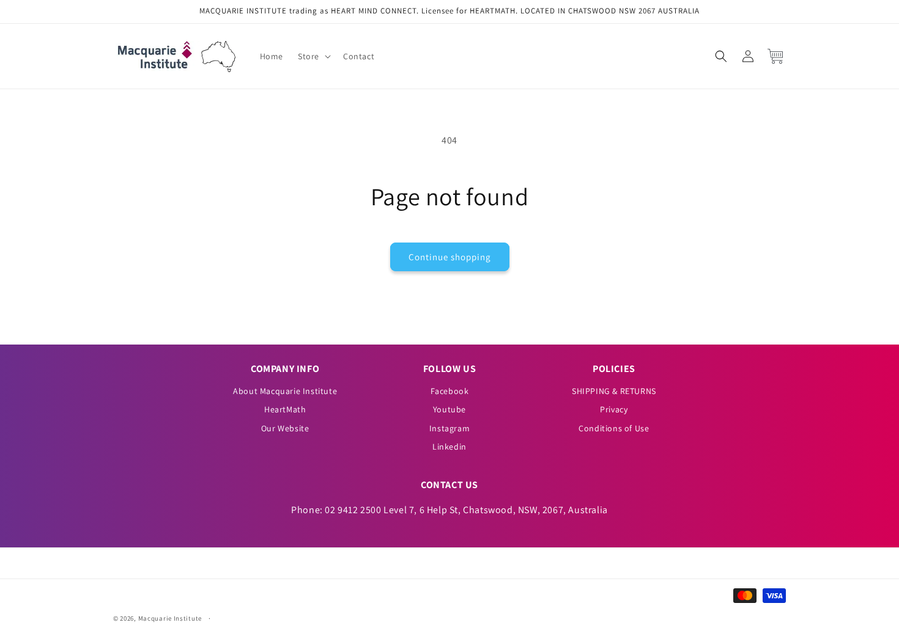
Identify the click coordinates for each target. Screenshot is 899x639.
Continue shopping (450, 257)
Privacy (613, 409)
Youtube (449, 409)
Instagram (449, 428)
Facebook (450, 390)
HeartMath (285, 409)
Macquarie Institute (170, 618)
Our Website (285, 428)
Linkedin (449, 446)
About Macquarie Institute (285, 390)
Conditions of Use (614, 428)
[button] (313, 56)
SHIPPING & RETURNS (614, 390)
